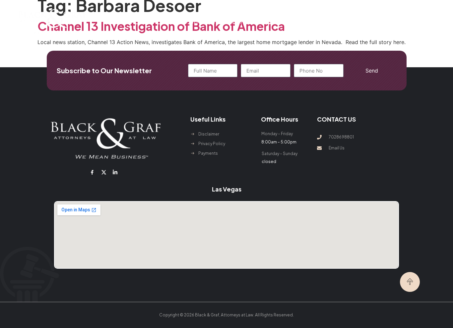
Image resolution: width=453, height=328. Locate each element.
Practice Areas (226, 22)
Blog (321, 22)
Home (168, 22)
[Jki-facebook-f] (92, 172)
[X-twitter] (103, 172)
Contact (340, 22)
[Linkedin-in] (115, 172)
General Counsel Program (283, 22)
